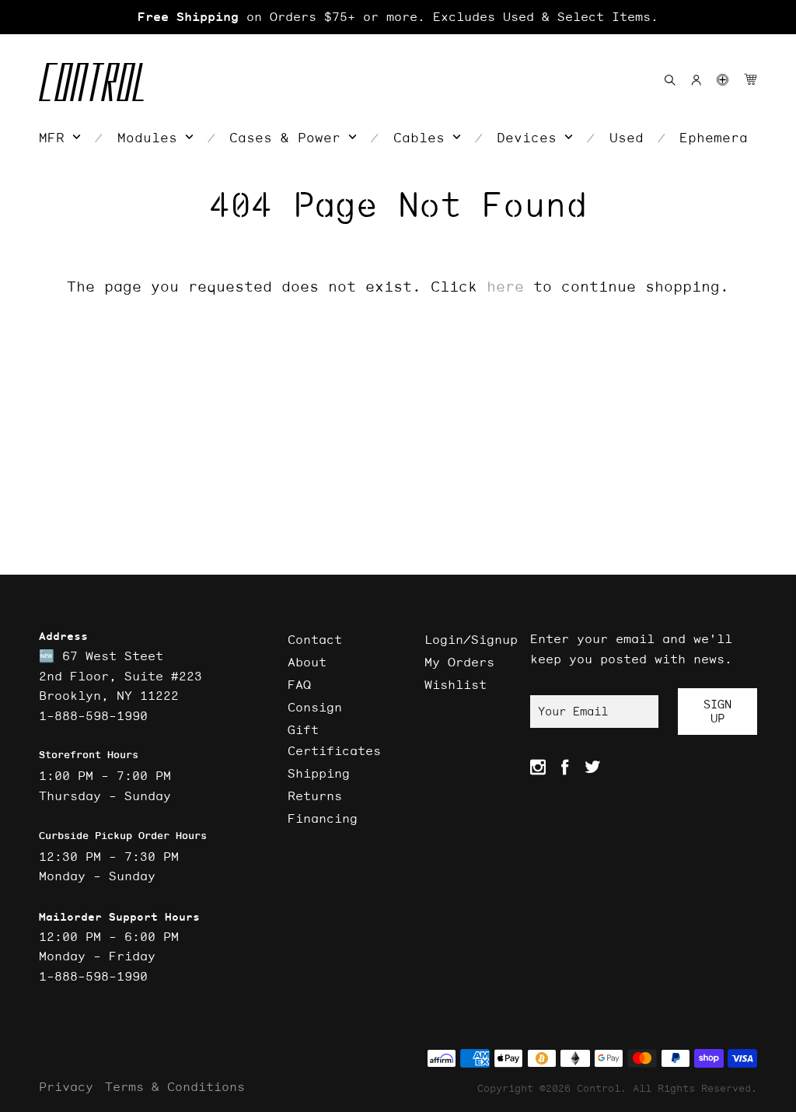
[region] (398, 17)
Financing (323, 818)
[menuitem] (60, 138)
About (307, 662)
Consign (315, 707)
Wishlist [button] (455, 684)
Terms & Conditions (175, 1086)
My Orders (459, 662)
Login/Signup (471, 639)
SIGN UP (717, 711)
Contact (315, 639)
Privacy (66, 1086)
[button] (722, 80)
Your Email (573, 711)
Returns (315, 795)
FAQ (299, 684)
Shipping (319, 773)
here (505, 286)
